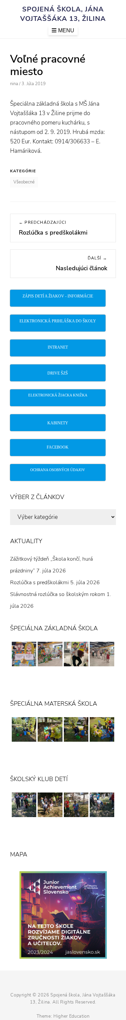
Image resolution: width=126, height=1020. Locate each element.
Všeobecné (24, 182)
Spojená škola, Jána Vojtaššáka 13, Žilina (63, 14)
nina (14, 84)
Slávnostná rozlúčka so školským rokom (57, 594)
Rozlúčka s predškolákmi (39, 582)
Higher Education (71, 1016)
